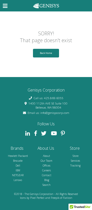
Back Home (46, 53)
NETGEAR (18, 175)
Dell (18, 165)
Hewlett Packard (18, 156)
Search (46, 185)
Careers (46, 170)
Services (75, 160)
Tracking (75, 165)
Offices (46, 165)
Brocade (17, 160)
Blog (46, 180)
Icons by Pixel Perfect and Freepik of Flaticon (46, 198)
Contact (46, 175)
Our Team (46, 160)
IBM (18, 170)
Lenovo (18, 180)
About (46, 156)
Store (75, 156)
